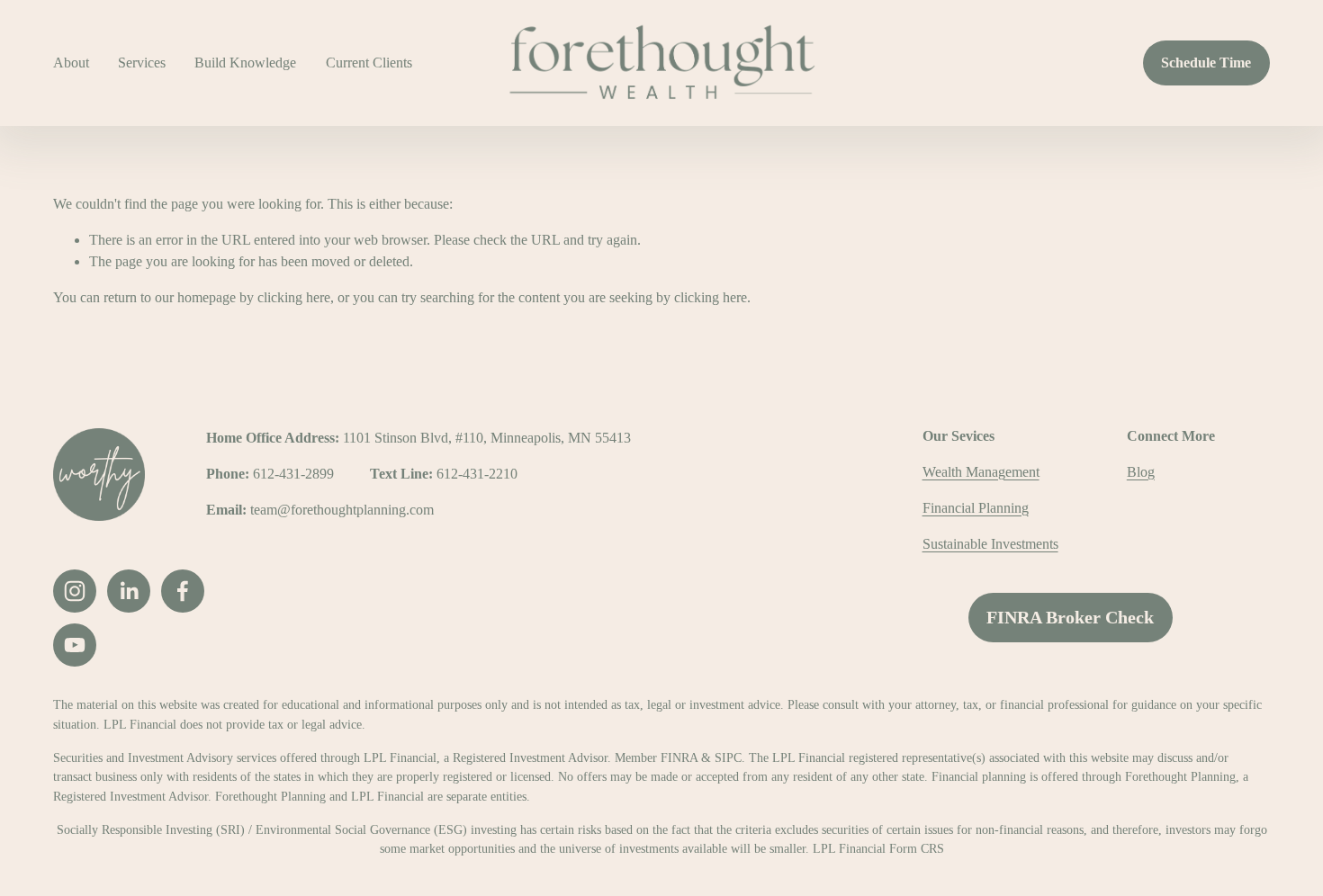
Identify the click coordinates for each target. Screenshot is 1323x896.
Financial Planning (975, 507)
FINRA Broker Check (1070, 617)
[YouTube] (74, 645)
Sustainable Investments (990, 543)
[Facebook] (182, 591)
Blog (1141, 471)
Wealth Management (981, 471)
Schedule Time (1206, 62)
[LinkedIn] (128, 591)
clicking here (293, 297)
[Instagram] (74, 591)
